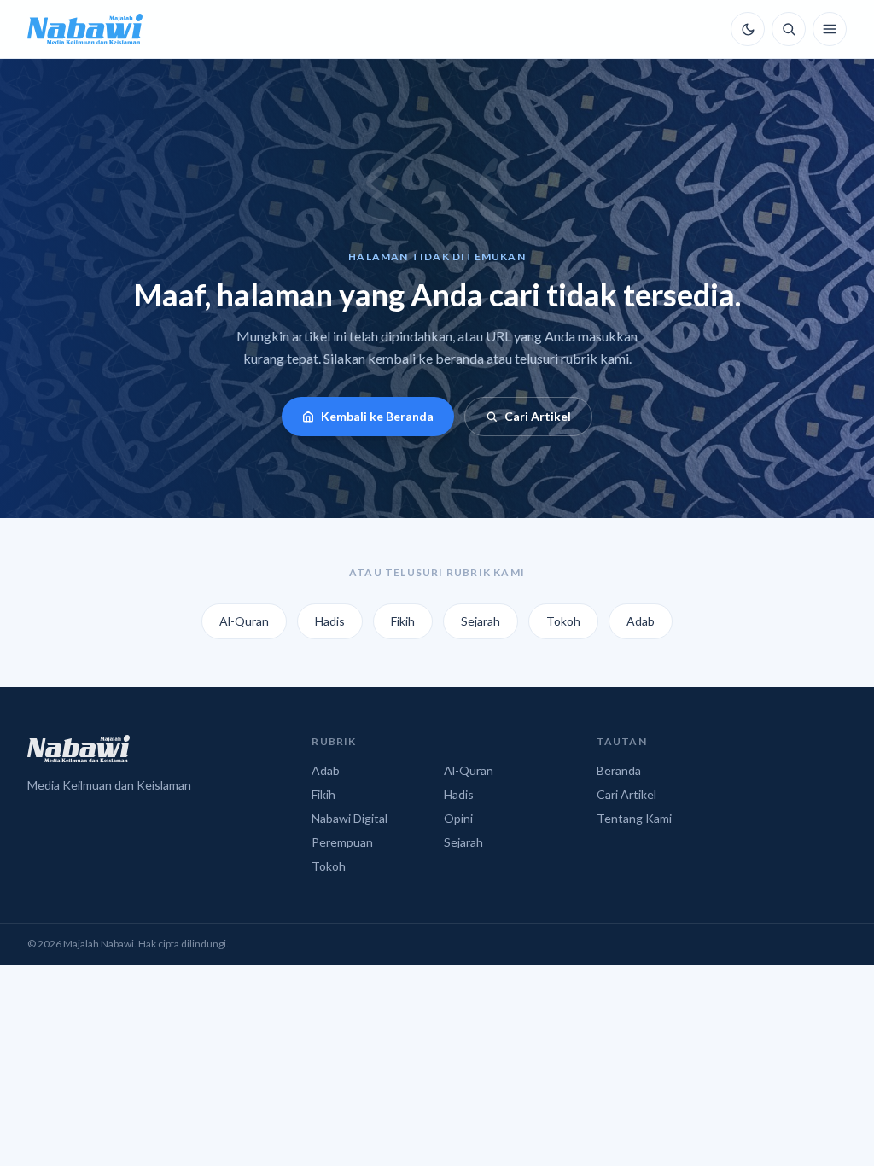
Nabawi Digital (349, 818)
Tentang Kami (634, 818)
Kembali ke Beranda (377, 416)
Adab (640, 621)
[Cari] (789, 29)
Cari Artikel (537, 416)
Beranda (619, 770)
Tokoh (563, 621)
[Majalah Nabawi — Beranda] (85, 29)
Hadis (330, 621)
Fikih (403, 621)
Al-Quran (244, 621)
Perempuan (342, 842)
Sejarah (480, 621)
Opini (458, 818)
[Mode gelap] (748, 29)
